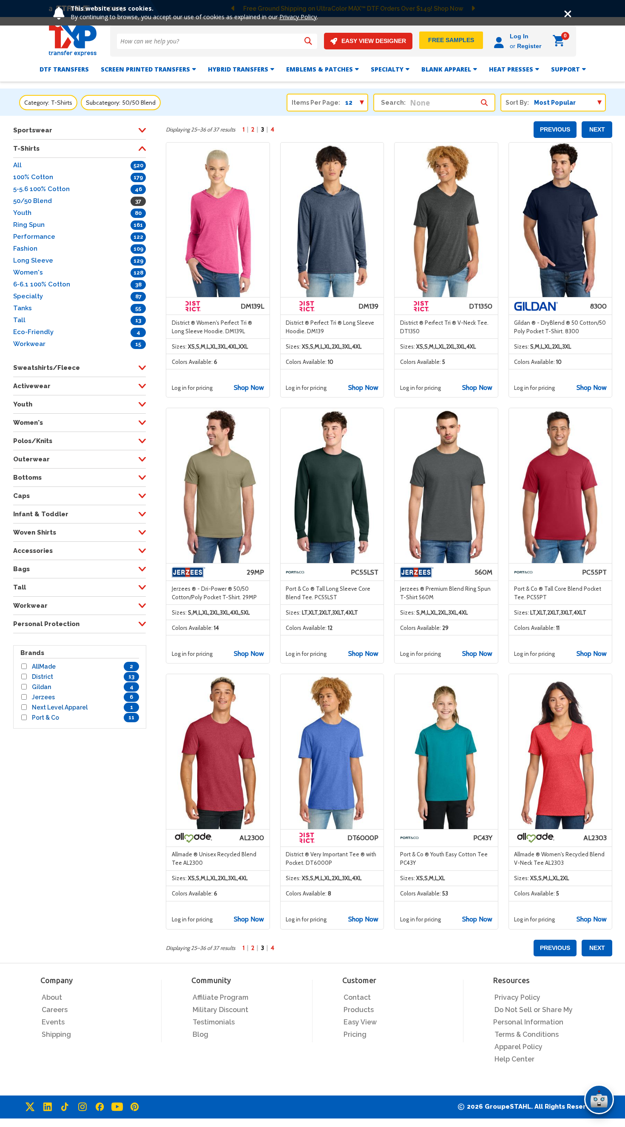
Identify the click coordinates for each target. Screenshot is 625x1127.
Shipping (56, 1034)
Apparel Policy (518, 1047)
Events (53, 1022)
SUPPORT (565, 69)
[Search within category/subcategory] (484, 100)
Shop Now (249, 387)
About (52, 997)
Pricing (355, 1034)
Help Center (514, 1059)
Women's (28, 272)
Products (359, 1010)
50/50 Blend (32, 201)
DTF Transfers (64, 69)
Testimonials (214, 1022)
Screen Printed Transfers (145, 69)
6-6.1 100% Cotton (41, 284)
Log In (519, 36)
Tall (19, 320)
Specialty (387, 69)
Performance (34, 236)
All (17, 165)
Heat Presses (511, 69)
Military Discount (220, 1010)
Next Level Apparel (60, 707)
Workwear (29, 344)
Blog (200, 1034)
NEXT (597, 129)
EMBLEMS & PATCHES (319, 69)
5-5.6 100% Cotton (41, 189)
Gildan (41, 687)
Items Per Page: (316, 103)
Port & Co (45, 717)
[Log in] (500, 41)
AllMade (44, 666)
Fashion (25, 248)
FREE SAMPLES (451, 40)
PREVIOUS (555, 129)
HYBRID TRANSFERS (238, 69)
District (42, 676)
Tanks (22, 308)
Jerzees (43, 697)
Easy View (360, 1022)
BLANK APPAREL (446, 69)
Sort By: (517, 103)
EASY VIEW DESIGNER (373, 40)
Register (529, 46)
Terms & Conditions (526, 1034)
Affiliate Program (220, 997)
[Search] (308, 41)
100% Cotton (33, 177)
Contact (357, 997)
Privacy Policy (298, 17)
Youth (22, 213)
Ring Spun (29, 225)
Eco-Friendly (33, 332)
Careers (55, 1010)
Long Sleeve (33, 260)
